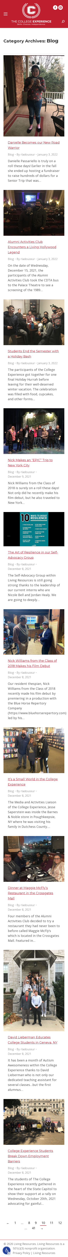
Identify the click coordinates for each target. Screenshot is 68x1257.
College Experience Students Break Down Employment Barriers (30, 1156)
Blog (11, 154)
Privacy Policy (21, 1253)
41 (33, 1228)
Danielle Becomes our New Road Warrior (34, 145)
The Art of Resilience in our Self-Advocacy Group (33, 555)
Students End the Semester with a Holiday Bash (33, 353)
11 (51, 1223)
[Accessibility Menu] (6, 1250)
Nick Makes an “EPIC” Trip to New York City (30, 462)
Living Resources (44, 1253)
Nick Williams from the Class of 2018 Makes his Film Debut (32, 663)
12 (60, 1223)
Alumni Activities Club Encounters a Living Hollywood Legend (32, 247)
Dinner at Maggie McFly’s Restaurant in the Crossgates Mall (30, 893)
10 (43, 1223)
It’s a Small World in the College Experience (33, 781)
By (26, 154)
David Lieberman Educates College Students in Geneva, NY (32, 1040)
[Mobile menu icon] (5, 14)
